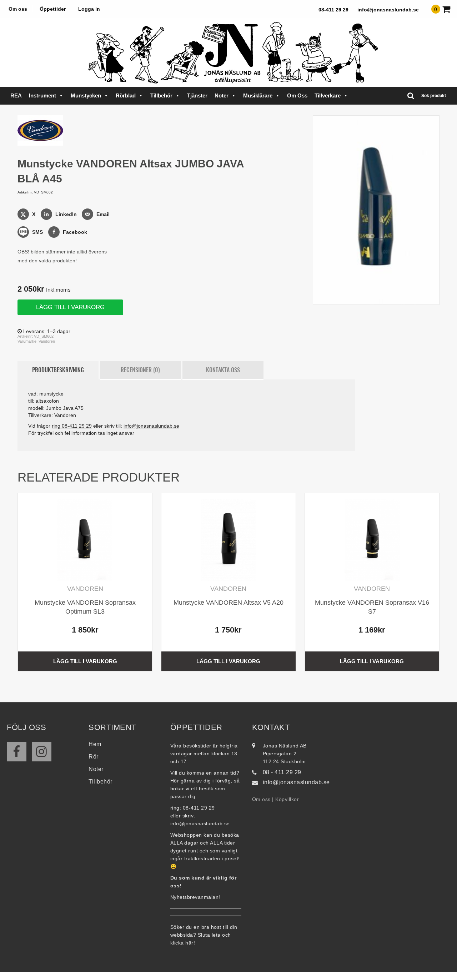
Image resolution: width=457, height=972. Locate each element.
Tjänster (197, 95)
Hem (95, 744)
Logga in (89, 9)
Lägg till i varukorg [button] (85, 661)
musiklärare (257, 95)
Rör (94, 757)
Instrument (42, 95)
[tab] (58, 370)
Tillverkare (328, 95)
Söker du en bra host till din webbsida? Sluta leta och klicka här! (203, 935)
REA (16, 95)
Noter (221, 95)
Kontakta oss (223, 370)
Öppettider (53, 9)
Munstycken (86, 95)
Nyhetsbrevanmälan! (195, 897)
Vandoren (47, 341)
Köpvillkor (287, 799)
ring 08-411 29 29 (72, 426)
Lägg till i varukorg (70, 307)
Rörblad (126, 95)
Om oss (18, 9)
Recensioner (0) (140, 370)
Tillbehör (161, 95)
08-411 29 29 (333, 9)
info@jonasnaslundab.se (388, 9)
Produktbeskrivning (58, 370)
